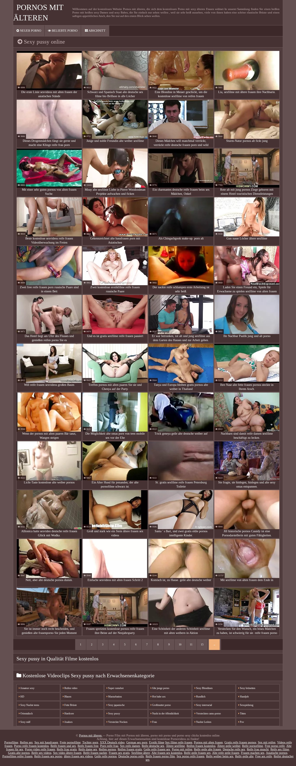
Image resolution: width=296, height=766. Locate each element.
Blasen (67, 696)
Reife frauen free (88, 746)
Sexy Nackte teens (29, 705)
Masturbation (114, 696)
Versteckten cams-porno (208, 713)
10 (180, 644)
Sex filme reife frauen (178, 742)
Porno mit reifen (182, 749)
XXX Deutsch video (112, 742)
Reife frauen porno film (160, 756)
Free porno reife (275, 746)
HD (22, 696)
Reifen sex (26, 742)
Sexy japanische (116, 705)
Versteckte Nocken (117, 721)
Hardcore (69, 713)
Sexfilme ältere (140, 753)
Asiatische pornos (276, 753)
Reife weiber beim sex (219, 756)
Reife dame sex (87, 749)
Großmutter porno (161, 705)
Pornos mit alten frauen (208, 742)
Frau (154, 721)
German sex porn (136, 742)
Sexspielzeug (246, 705)
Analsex (68, 721)
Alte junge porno (160, 688)
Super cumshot (115, 688)
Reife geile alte (244, 756)
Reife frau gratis (67, 749)
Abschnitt (97, 30)
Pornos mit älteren (90, 735)
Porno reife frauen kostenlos (31, 746)
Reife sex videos (41, 753)
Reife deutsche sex (153, 746)
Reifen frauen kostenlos (201, 746)
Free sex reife (263, 756)
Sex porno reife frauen (190, 756)
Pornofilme (11, 742)
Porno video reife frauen (40, 749)
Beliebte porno (64, 30)
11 (191, 644)
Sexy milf (25, 721)
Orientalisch (26, 713)
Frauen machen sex (252, 753)
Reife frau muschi (258, 749)
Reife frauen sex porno (48, 756)
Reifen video (70, 688)
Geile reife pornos (105, 756)
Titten (242, 713)
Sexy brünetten (247, 688)
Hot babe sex (158, 696)
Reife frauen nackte (95, 753)
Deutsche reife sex (234, 749)
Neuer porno (30, 30)
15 (202, 644)
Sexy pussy (113, 713)
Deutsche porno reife (131, 756)
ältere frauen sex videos (78, 756)
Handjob (244, 696)
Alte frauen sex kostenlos (166, 753)
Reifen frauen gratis (130, 749)
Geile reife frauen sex (157, 749)
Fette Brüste (70, 705)
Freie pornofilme (70, 742)
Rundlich (200, 696)
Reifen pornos (107, 749)
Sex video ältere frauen (67, 753)
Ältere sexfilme (175, 746)
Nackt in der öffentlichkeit (165, 713)
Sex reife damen (130, 746)
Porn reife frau (109, 746)
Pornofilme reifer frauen (17, 756)
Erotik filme (156, 742)
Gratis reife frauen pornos (240, 742)
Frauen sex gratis (119, 753)
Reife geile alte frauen (207, 749)
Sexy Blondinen (204, 688)
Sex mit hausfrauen (46, 742)
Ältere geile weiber (228, 746)
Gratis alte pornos (19, 753)
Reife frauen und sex (63, 746)
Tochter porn (90, 742)
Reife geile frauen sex (197, 753)
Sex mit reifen (266, 742)
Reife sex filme (279, 749)
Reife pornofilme (252, 746)
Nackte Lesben (203, 721)
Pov (241, 721)
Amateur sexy (27, 688)
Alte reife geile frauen (225, 753)
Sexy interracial (203, 705)
